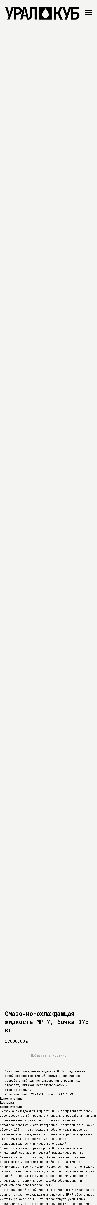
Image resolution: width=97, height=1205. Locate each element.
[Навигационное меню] (88, 12)
